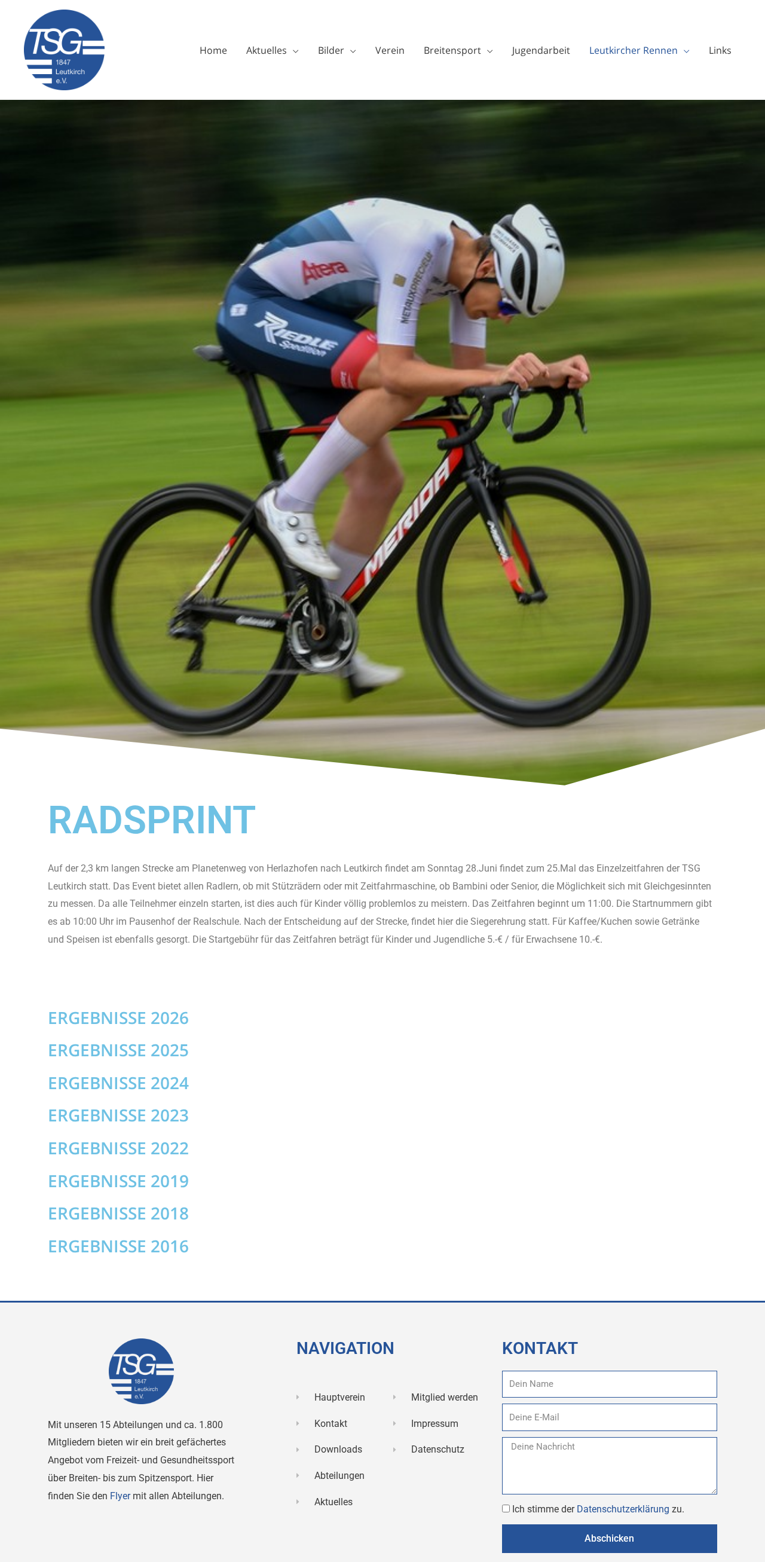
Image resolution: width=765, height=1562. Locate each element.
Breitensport (452, 50)
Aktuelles (266, 50)
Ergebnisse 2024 (118, 1082)
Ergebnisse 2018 (118, 1213)
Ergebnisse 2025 (118, 1049)
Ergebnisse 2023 (118, 1115)
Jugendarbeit (541, 50)
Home (213, 50)
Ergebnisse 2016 (118, 1245)
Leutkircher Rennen (633, 50)
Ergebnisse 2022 (118, 1147)
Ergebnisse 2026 (118, 1017)
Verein (390, 50)
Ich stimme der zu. (598, 1509)
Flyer (121, 1496)
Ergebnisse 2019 (118, 1180)
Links (720, 50)
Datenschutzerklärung (624, 1509)
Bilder (331, 50)
